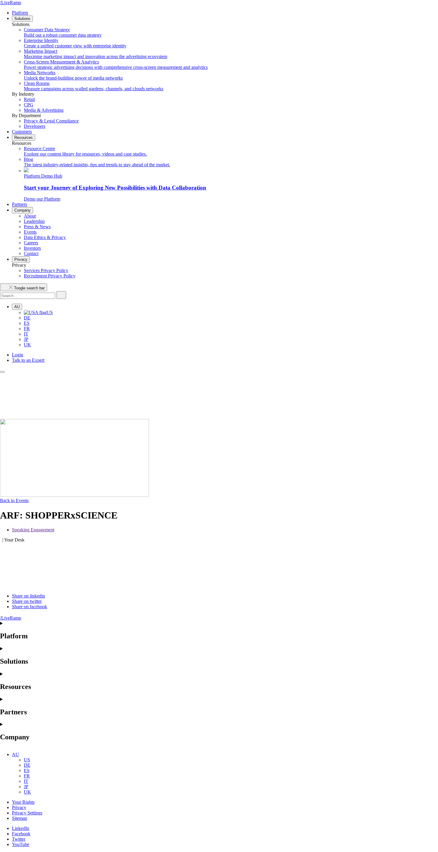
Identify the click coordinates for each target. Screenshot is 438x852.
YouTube (20, 844)
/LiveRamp (10, 2)
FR (27, 328)
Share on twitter (27, 601)
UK (27, 344)
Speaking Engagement (33, 529)
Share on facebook (29, 606)
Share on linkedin (28, 595)
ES (26, 323)
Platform (20, 12)
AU (17, 307)
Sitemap (19, 818)
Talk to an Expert (28, 360)
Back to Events (14, 500)
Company (22, 210)
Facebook (21, 833)
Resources (23, 137)
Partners (19, 204)
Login (17, 354)
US (49, 312)
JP (26, 339)
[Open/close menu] (2, 372)
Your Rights (23, 802)
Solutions (22, 18)
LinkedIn (20, 828)
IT (26, 333)
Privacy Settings (27, 812)
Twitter (18, 839)
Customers (22, 131)
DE (27, 317)
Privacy (20, 259)
